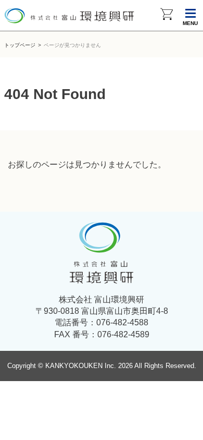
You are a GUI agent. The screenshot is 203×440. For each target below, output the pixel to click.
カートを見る (166, 15)
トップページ (19, 45)
